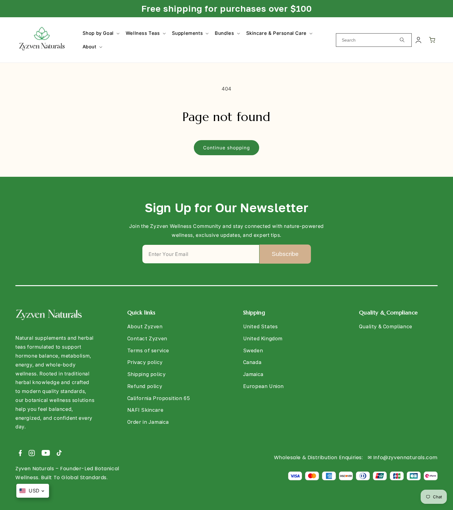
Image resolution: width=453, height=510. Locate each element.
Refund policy (144, 386)
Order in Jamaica (148, 422)
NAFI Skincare (145, 410)
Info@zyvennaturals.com (405, 457)
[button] (100, 33)
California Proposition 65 (158, 398)
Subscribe (285, 254)
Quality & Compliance (385, 326)
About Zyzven (145, 326)
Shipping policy (146, 374)
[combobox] (374, 40)
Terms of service (148, 350)
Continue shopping (226, 148)
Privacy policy (145, 362)
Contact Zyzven (147, 338)
